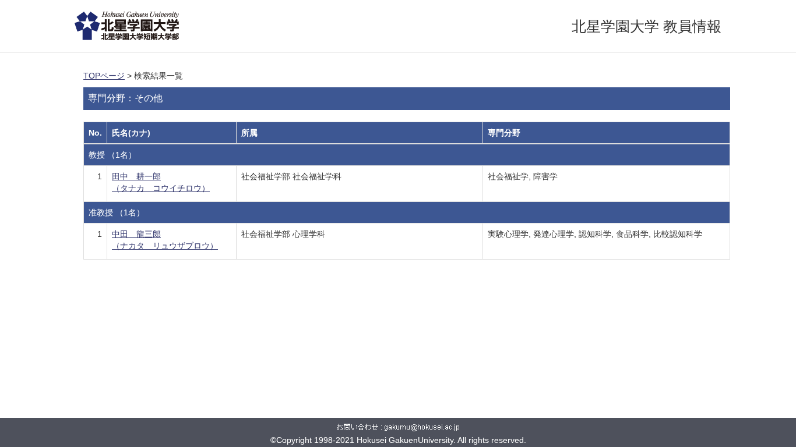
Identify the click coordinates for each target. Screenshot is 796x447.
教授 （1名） (112, 154)
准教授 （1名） (117, 212)
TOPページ (104, 75)
